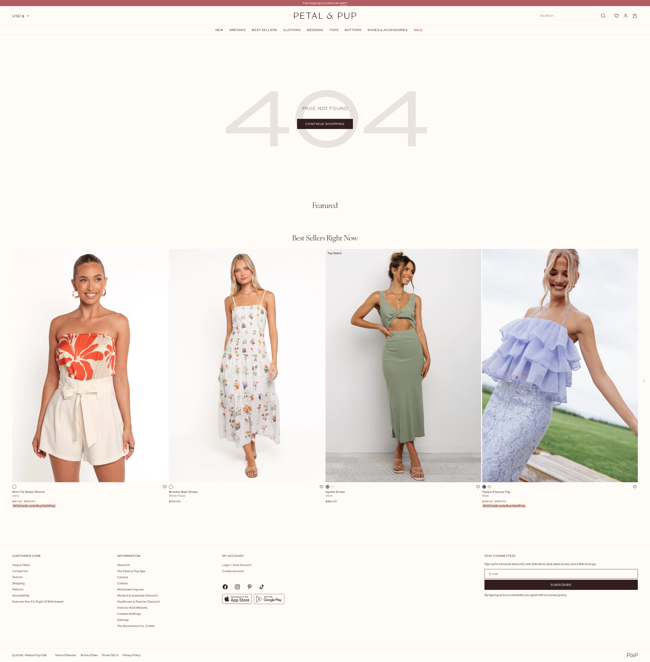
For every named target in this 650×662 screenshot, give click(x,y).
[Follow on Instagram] (237, 587)
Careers (122, 577)
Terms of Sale (89, 655)
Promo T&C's (110, 655)
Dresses (237, 30)
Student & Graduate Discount (137, 595)
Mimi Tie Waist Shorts (33, 499)
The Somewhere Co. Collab (136, 626)
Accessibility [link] (20, 595)
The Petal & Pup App (131, 571)
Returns (17, 589)
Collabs (122, 583)
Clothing (292, 30)
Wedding (315, 30)
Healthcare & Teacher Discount (138, 601)
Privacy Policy (131, 655)
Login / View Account (236, 565)
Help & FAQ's (21, 565)
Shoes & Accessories (387, 30)
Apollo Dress (335, 496)
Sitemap (123, 620)
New (219, 30)
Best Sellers (264, 30)
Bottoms (353, 30)
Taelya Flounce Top (503, 499)
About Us (123, 565)
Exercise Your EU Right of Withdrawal (37, 601)
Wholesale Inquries (130, 589)
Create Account (233, 571)
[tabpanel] (325, 389)
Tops (333, 30)
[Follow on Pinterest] (250, 587)
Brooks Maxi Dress (183, 496)
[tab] (325, 205)
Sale (418, 30)
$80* (343, 3)
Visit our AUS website (132, 607)
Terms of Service (65, 655)
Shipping (18, 583)
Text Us (17, 577)
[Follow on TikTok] (262, 587)
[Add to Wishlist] (165, 487)
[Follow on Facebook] (225, 587)
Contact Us (20, 571)
